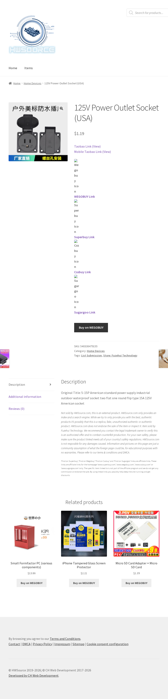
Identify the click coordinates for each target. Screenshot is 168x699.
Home (13, 68)
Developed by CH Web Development (34, 675)
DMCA (26, 644)
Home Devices (32, 83)
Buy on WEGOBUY (91, 327)
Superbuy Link (84, 237)
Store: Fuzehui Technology (120, 355)
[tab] (31, 385)
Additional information (25, 397)
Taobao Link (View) (87, 146)
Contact (14, 644)
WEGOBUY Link (84, 196)
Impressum (62, 644)
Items (28, 68)
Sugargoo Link (84, 312)
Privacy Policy (42, 644)
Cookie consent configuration (107, 644)
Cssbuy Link (82, 272)
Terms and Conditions (65, 639)
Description (17, 384)
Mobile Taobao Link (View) (92, 152)
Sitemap (78, 644)
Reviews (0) (16, 409)
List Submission (91, 355)
